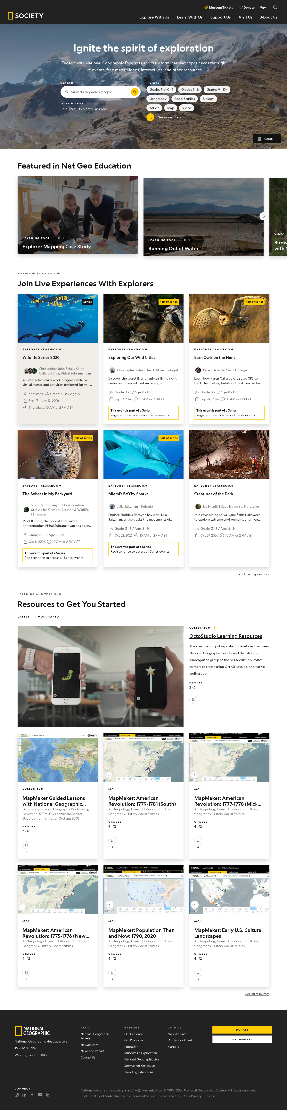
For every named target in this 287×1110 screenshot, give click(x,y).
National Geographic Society (95, 1036)
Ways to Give (177, 1034)
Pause (268, 138)
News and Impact (92, 1051)
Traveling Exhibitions (138, 1072)
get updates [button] (242, 1039)
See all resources (257, 994)
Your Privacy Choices (199, 1096)
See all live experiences (252, 574)
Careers (173, 1046)
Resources (68, 109)
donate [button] (242, 1029)
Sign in (264, 7)
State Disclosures (117, 1096)
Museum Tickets (221, 7)
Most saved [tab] (48, 616)
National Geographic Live (141, 1059)
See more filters (169, 117)
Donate (249, 7)
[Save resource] (193, 700)
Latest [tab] (24, 616)
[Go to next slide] (263, 216)
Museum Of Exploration (140, 1053)
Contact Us (88, 1057)
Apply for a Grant (180, 1040)
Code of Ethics (91, 1096)
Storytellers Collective (139, 1065)
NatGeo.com (89, 1044)
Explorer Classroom (93, 109)
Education (131, 1046)
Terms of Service (145, 1096)
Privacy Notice (170, 1096)
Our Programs (134, 1040)
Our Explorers (134, 1034)
